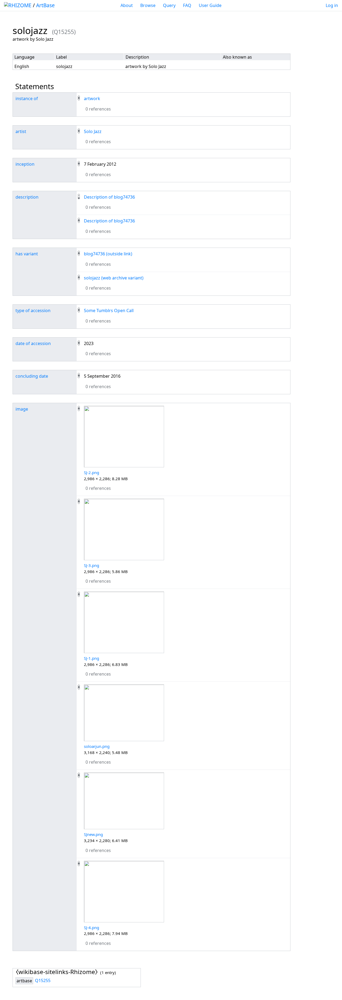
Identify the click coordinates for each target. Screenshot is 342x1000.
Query (169, 5)
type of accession (32, 310)
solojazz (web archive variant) (113, 278)
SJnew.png (93, 834)
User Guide (210, 5)
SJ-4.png (91, 927)
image (21, 409)
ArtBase (45, 5)
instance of (26, 98)
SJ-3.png (91, 565)
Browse (148, 5)
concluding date (31, 376)
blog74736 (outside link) (108, 254)
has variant (26, 254)
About (127, 5)
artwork (92, 98)
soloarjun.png (97, 746)
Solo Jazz (93, 131)
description (26, 197)
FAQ (187, 5)
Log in (332, 5)
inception (24, 164)
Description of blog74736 (109, 197)
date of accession (33, 343)
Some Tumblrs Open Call (109, 310)
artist (20, 131)
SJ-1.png (91, 658)
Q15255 (42, 980)
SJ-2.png (91, 472)
